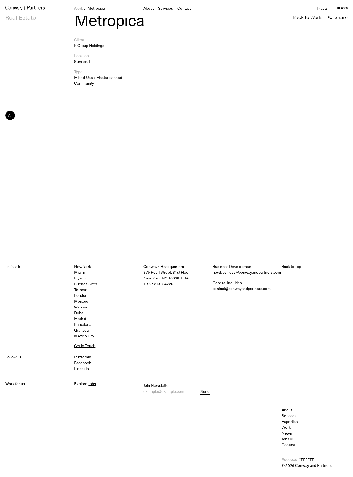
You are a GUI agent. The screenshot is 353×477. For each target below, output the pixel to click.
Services (165, 8)
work (78, 8)
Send (205, 391)
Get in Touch (84, 345)
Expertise (290, 421)
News (287, 433)
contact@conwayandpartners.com (242, 288)
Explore (85, 384)
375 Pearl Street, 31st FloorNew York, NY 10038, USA (166, 275)
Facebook (82, 363)
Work (286, 427)
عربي (324, 8)
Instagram (82, 357)
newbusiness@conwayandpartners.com (247, 272)
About (287, 410)
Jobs (287, 439)
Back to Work (307, 17)
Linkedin (81, 368)
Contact (184, 8)
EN (318, 8)
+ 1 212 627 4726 (158, 284)
